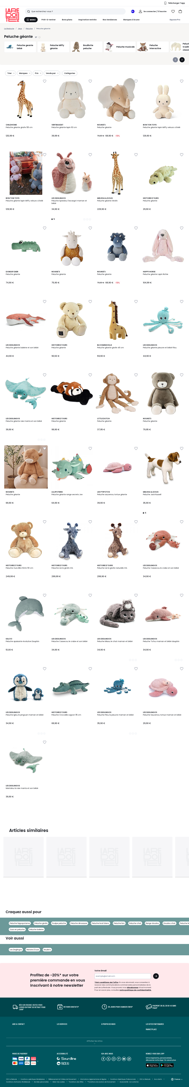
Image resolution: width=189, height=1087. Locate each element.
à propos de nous (108, 1024)
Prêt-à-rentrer (49, 19)
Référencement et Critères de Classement (62, 1079)
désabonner (132, 987)
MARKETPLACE (151, 1029)
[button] (180, 11)
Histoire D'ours (32, 949)
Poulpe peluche (59, 923)
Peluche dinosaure (79, 923)
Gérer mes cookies (59, 1082)
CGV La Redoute (11, 1079)
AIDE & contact (18, 1024)
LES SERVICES (62, 1024)
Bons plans (67, 19)
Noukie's (47, 949)
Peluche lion (119, 923)
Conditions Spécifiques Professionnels (123, 1079)
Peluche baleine (36, 929)
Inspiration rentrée (87, 19)
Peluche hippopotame (20, 923)
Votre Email (100, 970)
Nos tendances (110, 19)
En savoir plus (170, 1060)
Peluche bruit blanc (100, 923)
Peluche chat (135, 923)
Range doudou (152, 923)
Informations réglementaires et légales (93, 1079)
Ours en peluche (17, 929)
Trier (9, 73)
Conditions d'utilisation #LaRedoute (18, 1082)
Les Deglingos (16, 949)
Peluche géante (43, 28)
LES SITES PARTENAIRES (155, 1024)
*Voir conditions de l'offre (106, 982)
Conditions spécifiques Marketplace (33, 1079)
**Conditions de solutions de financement (101, 1082)
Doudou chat (169, 923)
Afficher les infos (94, 1041)
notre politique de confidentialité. (135, 990)
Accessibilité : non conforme (129, 1082)
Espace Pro (175, 19)
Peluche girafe (40, 923)
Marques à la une (131, 19)
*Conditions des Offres (76, 1082)
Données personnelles (41, 1082)
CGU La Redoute (145, 1079)
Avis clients (158, 1079)
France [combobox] (177, 1079)
